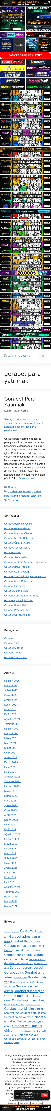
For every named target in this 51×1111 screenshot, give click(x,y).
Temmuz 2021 (12, 891)
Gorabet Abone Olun (16, 590)
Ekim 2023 (10, 767)
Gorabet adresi (20, 936)
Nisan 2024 (10, 738)
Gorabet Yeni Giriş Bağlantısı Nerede (25, 576)
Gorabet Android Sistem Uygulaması (25, 562)
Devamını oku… (27, 478)
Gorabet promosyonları (18, 1016)
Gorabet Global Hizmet (17, 528)
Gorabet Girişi (20, 977)
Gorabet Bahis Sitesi (26, 941)
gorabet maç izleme (32, 1005)
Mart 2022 (10, 853)
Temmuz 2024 (12, 723)
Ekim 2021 (10, 877)
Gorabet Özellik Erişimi (17, 542)
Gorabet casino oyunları (18, 963)
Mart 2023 (10, 800)
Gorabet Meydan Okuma (18, 533)
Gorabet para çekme (33, 1013)
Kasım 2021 (10, 872)
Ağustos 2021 (12, 887)
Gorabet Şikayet (13, 647)
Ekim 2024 (10, 709)
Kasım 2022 (11, 819)
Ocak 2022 (10, 863)
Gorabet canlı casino (26, 950)
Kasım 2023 (11, 762)
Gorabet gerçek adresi (26, 967)
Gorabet (12, 487)
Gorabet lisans (17, 1004)
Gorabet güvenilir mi (19, 996)
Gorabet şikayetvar (15, 1038)
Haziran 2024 (12, 728)
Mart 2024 (10, 743)
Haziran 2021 (11, 896)
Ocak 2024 (10, 752)
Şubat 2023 (11, 805)
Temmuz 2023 (12, 781)
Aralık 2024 (10, 699)
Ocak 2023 (10, 810)
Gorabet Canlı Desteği (16, 571)
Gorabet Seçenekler (15, 557)
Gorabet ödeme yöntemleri (21, 1031)
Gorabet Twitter (13, 652)
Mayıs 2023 (11, 791)
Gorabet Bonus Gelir (15, 605)
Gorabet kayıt (20, 1000)
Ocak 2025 (10, 695)
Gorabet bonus (15, 945)
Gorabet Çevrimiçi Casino (18, 600)
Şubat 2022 (11, 858)
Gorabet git (16, 982)
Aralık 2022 (10, 815)
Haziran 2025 (12, 680)
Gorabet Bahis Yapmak (17, 566)
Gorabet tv (39, 1017)
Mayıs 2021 (10, 901)
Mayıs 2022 (10, 843)
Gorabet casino (37, 959)
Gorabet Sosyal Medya (17, 547)
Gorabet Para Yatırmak (19, 402)
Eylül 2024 (10, 714)
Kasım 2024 (11, 704)
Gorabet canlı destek (18, 955)
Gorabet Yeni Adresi (15, 657)
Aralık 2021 (10, 867)
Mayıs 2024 (11, 733)
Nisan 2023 (10, 795)
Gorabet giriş (14, 972)
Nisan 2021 (10, 906)
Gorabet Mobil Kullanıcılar (18, 581)
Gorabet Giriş (12, 643)
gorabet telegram (31, 495)
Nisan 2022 (10, 848)
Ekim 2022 (10, 824)
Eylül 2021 (10, 882)
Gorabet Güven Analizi (17, 614)
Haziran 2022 (12, 839)
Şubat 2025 (11, 690)
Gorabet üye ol (10, 1035)
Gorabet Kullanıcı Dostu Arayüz (22, 595)
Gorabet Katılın (12, 552)
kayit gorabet (13, 1043)
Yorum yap (14, 500)
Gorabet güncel (30, 982)
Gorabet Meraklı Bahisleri (18, 538)
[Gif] (25, 149)
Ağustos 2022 (12, 834)
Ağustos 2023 (12, 776)
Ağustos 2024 (12, 719)
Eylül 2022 (10, 829)
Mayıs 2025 (10, 685)
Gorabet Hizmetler (14, 586)
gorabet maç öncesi (19, 491)
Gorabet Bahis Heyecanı (18, 523)
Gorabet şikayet (28, 1035)
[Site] (25, 93)
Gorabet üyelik (39, 1031)
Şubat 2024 (11, 747)
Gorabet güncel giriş (29, 991)
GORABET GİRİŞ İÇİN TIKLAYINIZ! (25, 55)
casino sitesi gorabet (11, 932)
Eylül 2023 (10, 771)
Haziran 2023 (12, 786)
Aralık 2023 (10, 757)
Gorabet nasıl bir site (19, 1008)
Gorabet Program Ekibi (17, 610)
